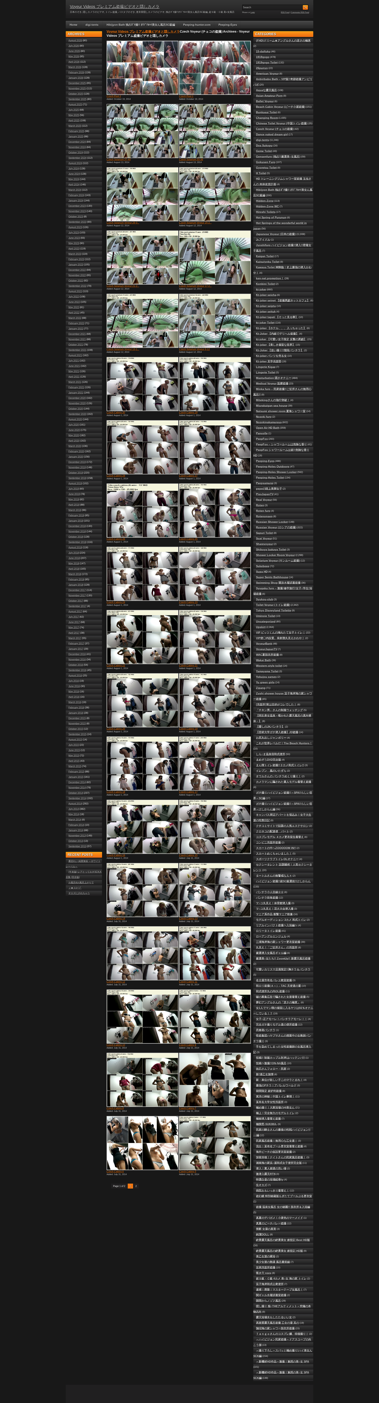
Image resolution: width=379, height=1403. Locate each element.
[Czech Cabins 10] (142, 1016)
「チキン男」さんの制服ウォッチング (279, 710)
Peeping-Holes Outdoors (272, 466)
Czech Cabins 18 (116, 792)
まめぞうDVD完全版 (268, 759)
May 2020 (73, 435)
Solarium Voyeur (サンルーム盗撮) (278, 560)
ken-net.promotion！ (270, 278)
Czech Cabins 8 (115, 1108)
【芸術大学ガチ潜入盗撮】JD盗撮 (277, 732)
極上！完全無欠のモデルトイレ (275, 1113)
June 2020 (74, 430)
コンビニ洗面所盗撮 (268, 842)
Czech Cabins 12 (116, 981)
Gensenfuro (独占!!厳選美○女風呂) (278, 156)
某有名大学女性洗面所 (270, 1102)
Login (252, 12)
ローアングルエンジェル (271, 936)
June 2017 (74, 622)
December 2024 (77, 142)
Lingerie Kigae (266, 366)
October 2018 (75, 536)
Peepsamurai (264, 483)
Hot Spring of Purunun (271, 217)
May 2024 (73, 179)
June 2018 (74, 558)
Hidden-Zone (265, 200)
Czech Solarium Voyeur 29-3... (123, 222)
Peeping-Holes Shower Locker (276, 472)
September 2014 (77, 798)
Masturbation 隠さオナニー (273, 378)
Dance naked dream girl (272, 134)
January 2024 (75, 200)
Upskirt (261, 627)
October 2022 (75, 280)
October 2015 (75, 729)
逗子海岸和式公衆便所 (270, 1284)
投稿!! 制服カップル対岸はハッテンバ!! (280, 1057)
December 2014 (77, 782)
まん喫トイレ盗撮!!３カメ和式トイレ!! (280, 765)
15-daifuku (263, 51)
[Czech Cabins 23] (214, 574)
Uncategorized (266, 621)
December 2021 (77, 334)
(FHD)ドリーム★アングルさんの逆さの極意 (283, 40)
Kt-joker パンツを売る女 (271, 355)
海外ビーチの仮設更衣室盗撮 (274, 1151)
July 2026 (73, 45)
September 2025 (77, 99)
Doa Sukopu (264, 145)
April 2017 (74, 633)
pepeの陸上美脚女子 (269, 488)
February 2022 (76, 323)
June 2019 (74, 494)
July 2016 (73, 681)
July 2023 (73, 232)
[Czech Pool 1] (214, 68)
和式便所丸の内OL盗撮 (270, 991)
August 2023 (75, 227)
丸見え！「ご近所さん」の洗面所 (276, 947)
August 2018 (75, 547)
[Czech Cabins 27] (214, 447)
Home (73, 24)
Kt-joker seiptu (266, 306)
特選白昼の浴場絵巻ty (269, 1179)
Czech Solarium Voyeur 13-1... (123, 349)
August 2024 (75, 163)
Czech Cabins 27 (188, 475)
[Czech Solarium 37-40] (142, 131)
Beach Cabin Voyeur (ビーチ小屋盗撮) (280, 106)
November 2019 (77, 467)
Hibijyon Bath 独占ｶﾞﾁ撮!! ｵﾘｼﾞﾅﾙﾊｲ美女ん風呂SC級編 (141, 24)
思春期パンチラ (265, 1030)
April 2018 (74, 568)
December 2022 (77, 270)
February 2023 (76, 259)
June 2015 (74, 750)
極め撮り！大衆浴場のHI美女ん (275, 1107)
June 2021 (74, 366)
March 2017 (74, 638)
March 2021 (74, 382)
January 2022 (75, 328)
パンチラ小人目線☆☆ (270, 892)
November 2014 (77, 787)
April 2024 (74, 184)
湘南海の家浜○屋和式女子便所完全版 (279, 1162)
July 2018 (73, 552)
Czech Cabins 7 (187, 1108)
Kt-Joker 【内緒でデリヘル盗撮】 (277, 333)
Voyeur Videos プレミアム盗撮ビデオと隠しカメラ (114, 6)
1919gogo (262, 57)
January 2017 (75, 649)
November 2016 (77, 659)
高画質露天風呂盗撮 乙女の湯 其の (277, 1322)
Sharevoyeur (264, 544)
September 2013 (77, 846)
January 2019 (75, 520)
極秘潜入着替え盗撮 (268, 1118)
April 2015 (74, 761)
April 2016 (74, 697)
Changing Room (267, 117)
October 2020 (75, 408)
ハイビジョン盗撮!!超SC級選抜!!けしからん (283, 881)
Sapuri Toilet (264, 532)
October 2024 (75, 152)
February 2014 (76, 825)
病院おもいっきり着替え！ (272, 1190)
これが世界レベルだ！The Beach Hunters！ (284, 743)
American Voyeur (267, 73)
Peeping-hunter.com (196, 24)
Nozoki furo (264, 416)
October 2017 (75, 601)
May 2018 (73, 563)
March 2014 (74, 819)
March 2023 (74, 254)
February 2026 (76, 72)
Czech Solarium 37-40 (119, 159)
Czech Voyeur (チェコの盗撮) (275, 128)
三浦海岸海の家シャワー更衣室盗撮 (278, 941)
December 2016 (77, 654)
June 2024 (74, 174)
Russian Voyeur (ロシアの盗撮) (276, 527)
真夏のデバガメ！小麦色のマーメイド (279, 1217)
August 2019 (75, 483)
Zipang (260, 687)
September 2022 (77, 286)
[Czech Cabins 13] (214, 890)
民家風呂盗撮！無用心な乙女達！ (276, 1140)
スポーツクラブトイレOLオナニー (277, 859)
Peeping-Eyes (228, 24)
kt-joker (261, 289)
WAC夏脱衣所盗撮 (267, 654)
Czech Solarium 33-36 (191, 159)
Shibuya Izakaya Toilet (271, 549)
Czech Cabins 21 (188, 665)
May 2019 (73, 499)
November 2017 (77, 595)
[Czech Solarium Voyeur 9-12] (214, 321)
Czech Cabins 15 (188, 855)
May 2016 (73, 691)
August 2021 (75, 355)
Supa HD (262, 571)
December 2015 (77, 718)
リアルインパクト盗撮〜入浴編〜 (276, 925)
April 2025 (74, 120)
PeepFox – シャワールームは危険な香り (281, 444)
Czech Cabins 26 (116, 539)
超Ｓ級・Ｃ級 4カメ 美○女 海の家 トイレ (281, 1278)
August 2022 (75, 291)
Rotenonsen (264, 516)
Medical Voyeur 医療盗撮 (272, 383)
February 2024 (76, 195)
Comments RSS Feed (300, 12)
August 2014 (75, 803)
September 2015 (77, 734)
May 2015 (73, 755)
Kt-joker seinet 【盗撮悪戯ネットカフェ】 (283, 300)
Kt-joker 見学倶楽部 (268, 361)
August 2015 (75, 739)
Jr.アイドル (263, 239)
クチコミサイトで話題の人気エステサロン (282, 825)
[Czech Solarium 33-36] (214, 131)
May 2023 (73, 243)
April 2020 (74, 440)
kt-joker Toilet (265, 322)
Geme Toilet (264, 151)
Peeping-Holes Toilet (270, 477)
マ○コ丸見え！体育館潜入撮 (273, 903)
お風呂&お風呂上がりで (81, 882)
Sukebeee (262, 566)
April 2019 (74, 504)
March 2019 (74, 510)
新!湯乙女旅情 (265, 1074)
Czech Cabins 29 (188, 412)
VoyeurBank (264, 643)
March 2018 (74, 574)
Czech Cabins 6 (115, 1171)
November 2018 (77, 531)
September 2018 (77, 542)
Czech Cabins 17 (188, 792)
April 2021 (74, 376)
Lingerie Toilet (265, 372)
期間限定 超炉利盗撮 (269, 1090)
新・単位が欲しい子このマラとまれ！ (279, 1079)
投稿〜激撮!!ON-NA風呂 (271, 1063)
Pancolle (262, 433)
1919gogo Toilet (267, 62)
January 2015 (75, 777)
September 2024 (77, 158)
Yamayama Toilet (267, 671)
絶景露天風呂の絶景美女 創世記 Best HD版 (283, 1240)
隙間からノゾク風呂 (268, 1300)
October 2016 (75, 665)
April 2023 (74, 248)
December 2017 (77, 590)
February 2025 (76, 131)
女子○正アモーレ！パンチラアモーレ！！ (281, 1019)
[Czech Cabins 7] (214, 1080)
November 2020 (77, 403)
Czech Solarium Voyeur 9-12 (194, 349)
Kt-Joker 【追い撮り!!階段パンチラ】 (279, 350)
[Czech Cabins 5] (214, 1143)
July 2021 (73, 360)
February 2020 (76, 451)
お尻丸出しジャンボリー (271, 737)
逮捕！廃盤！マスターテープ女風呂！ (279, 1289)
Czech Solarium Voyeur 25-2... (195, 222)
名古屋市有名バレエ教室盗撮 (274, 980)
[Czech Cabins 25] (214, 510)
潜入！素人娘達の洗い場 (271, 1168)
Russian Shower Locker (272, 521)
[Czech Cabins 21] (214, 637)
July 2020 (73, 424)
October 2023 (75, 216)
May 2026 (73, 56)
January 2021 (75, 392)
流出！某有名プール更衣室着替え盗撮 (279, 1146)
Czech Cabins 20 (116, 728)
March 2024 (74, 190)
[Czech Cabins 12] (142, 953)
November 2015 (77, 723)
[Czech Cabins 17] (214, 763)
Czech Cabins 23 (188, 602)
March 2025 (74, 126)
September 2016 (77, 670)
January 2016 (75, 713)
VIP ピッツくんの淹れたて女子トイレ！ (280, 632)
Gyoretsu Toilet (266, 167)
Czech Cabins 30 (116, 412)
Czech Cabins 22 (116, 665)
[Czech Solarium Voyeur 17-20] (214, 257)
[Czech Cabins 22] (142, 637)
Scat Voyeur (264, 538)
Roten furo (263, 510)
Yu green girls (265, 682)
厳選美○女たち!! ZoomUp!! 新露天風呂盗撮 (283, 958)
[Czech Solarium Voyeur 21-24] (142, 257)
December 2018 (77, 526)
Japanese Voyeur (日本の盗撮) (276, 234)
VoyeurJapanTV (266, 649)
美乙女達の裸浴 (265, 1256)
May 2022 (73, 307)
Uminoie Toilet (265, 615)
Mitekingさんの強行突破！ (273, 400)
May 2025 (73, 115)
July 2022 (73, 296)
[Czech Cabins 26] (142, 510)
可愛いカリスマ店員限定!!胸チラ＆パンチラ (283, 969)
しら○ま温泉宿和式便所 (270, 754)
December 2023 (77, 206)
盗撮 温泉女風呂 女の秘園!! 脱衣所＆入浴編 (283, 1207)
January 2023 (75, 264)
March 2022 (74, 318)
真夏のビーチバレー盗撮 (271, 1223)
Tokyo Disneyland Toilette (273, 610)
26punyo (262, 68)
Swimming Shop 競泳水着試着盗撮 (278, 582)
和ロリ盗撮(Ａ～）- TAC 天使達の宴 (278, 985)
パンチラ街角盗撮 (267, 897)
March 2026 (74, 67)
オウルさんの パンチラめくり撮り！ (278, 776)
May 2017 (73, 627)
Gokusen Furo (265, 162)
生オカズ (261, 1185)
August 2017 (75, 611)
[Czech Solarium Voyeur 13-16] (142, 321)
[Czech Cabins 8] (142, 1080)
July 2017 (73, 617)
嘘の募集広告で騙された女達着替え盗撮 (281, 996)
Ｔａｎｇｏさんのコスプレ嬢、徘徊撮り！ (282, 1333)
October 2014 (75, 793)
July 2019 (73, 488)
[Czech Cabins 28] (142, 447)
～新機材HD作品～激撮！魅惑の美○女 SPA (282, 1361)
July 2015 (73, 745)
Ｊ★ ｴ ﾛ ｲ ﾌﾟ (75, 888)
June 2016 (74, 686)
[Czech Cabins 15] (214, 827)
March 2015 (74, 766)
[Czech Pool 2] (142, 68)
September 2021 (77, 350)
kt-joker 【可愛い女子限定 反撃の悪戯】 (281, 339)
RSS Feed (285, 12)
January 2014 (75, 830)
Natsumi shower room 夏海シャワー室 (281, 411)
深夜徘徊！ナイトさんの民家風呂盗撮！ (281, 1157)
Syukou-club (264, 599)
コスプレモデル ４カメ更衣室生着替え (280, 836)
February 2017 (76, 643)
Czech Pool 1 (186, 96)
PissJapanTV (265, 494)
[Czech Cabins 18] (142, 763)
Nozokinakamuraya (269, 422)
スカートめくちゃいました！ (274, 853)
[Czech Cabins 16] (142, 827)
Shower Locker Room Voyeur (275, 555)
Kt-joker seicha (266, 294)
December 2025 (77, 83)
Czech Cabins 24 (116, 602)
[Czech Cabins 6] (142, 1143)
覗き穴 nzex (263, 1273)
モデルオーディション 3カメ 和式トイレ (281, 919)
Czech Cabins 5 (187, 1171)
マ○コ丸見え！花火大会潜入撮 (275, 908)
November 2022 (77, 275)
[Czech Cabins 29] (214, 384)
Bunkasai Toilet (266, 112)
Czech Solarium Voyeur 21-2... (123, 286)
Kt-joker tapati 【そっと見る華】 (277, 317)
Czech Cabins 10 (116, 1045)
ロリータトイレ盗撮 (268, 930)
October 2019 (75, 472)
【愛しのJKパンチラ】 (270, 726)
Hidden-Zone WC (267, 206)
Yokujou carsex (266, 676)
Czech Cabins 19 (188, 728)
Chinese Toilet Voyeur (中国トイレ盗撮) (282, 123)
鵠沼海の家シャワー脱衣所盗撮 (275, 1328)
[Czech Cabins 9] (214, 1016)
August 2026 (75, 40)
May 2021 (73, 371)
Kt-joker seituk (266, 311)
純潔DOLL (262, 1234)
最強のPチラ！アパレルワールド (276, 1085)
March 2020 (74, 446)
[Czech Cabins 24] (142, 574)
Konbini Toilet (265, 283)
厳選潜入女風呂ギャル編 (271, 953)
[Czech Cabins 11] (214, 953)
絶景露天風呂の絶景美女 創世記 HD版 (279, 1250)
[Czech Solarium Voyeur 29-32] (142, 194)
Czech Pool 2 (114, 96)
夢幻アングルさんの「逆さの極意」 (278, 1002)
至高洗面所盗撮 (265, 1267)
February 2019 (76, 515)
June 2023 (74, 238)
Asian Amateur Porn (269, 95)
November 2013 (77, 835)
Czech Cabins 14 (116, 918)
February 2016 (76, 707)
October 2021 (75, 344)
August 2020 (75, 419)
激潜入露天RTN (266, 1173)
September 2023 (77, 222)
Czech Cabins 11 (188, 981)
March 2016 (74, 702)
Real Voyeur (264, 499)
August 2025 (75, 104)
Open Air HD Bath (268, 427)
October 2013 (75, 841)
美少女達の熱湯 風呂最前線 (273, 1261)
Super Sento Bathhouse (272, 577)
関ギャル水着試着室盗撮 (271, 1295)
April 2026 (74, 61)
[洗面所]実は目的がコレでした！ (276, 704)
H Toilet (261, 173)
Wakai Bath (263, 660)
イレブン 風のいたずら (271, 770)
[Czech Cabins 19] (214, 700)
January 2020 (75, 456)
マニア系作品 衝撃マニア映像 (274, 914)
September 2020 (77, 414)
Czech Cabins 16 (116, 855)
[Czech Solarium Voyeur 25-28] (214, 194)
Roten (260, 505)
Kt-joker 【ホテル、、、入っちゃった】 (281, 328)
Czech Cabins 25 (188, 539)
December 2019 (77, 462)
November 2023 (77, 211)
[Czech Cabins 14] (142, 890)
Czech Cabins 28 (116, 475)
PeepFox (262, 438)
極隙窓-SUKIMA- (266, 1124)
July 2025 (73, 110)
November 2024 (77, 147)
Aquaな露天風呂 (266, 90)
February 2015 (76, 771)
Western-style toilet (269, 665)
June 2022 (74, 302)
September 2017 (77, 606)
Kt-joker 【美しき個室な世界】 (275, 344)
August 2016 (75, 675)
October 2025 (75, 94)
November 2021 (77, 339)
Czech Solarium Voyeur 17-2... (195, 286)
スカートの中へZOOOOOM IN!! (276, 848)
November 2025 (77, 88)
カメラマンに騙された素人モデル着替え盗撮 (283, 781)
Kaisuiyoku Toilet (268, 261)
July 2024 (73, 168)
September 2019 (77, 478)
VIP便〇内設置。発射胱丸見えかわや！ (280, 638)
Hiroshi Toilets (266, 211)
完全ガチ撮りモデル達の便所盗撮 (276, 1024)
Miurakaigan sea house (271, 405)
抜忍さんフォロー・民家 (271, 1068)
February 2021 (76, 387)
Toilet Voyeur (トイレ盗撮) (273, 604)
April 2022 (74, 312)
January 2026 (75, 77)
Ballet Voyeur (265, 101)
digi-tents (92, 24)
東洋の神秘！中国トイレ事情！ (275, 1096)
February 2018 (76, 579)
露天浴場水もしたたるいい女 (274, 1317)
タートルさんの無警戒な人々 (274, 875)
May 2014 (73, 814)
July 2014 (73, 809)
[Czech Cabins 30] (142, 384)
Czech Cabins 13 (188, 918)
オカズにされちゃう (79, 893)
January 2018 (75, 584)
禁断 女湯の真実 (266, 1228)
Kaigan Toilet (265, 256)
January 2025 (75, 136)
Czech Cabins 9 (187, 1045)
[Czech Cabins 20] (142, 700)
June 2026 (74, 51)
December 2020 (77, 398)
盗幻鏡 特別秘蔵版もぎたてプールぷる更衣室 (284, 1196)
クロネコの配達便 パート (272, 831)
